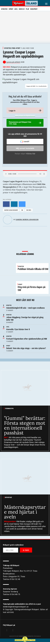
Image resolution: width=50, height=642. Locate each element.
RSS (16, 630)
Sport (11, 9)
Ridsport (34, 9)
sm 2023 (28, 210)
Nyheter (4, 9)
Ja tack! (26, 550)
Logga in (12, 111)
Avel (16, 9)
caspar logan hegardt (11, 210)
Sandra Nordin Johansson (27, 219)
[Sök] (3, 3)
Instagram (10, 630)
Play (27, 9)
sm (22, 210)
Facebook (4, 630)
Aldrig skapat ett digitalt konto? (25, 115)
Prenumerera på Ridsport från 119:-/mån (20, 123)
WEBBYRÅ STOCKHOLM (30, 636)
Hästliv (22, 9)
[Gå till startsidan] (25, 3)
